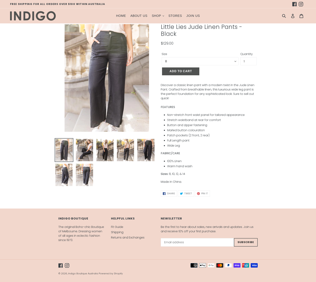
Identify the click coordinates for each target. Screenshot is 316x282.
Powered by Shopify (111, 273)
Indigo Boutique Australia (83, 273)
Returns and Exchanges (127, 237)
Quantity (246, 54)
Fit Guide (117, 227)
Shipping (117, 232)
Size (164, 54)
